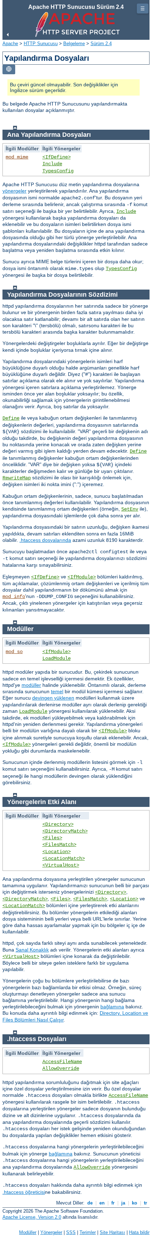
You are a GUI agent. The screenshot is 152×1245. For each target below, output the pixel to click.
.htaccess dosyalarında (45, 540)
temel (57, 691)
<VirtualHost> (60, 865)
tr (145, 1203)
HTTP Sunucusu (41, 43)
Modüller (27, 1232)
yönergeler (14, 191)
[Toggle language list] (8, 69)
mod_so (14, 651)
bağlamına (112, 1006)
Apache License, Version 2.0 (31, 1217)
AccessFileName (62, 1062)
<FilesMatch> (59, 844)
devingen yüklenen (53, 698)
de (90, 1203)
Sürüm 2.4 (101, 43)
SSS (71, 1232)
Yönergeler (51, 1232)
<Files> (52, 838)
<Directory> (58, 824)
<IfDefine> (56, 157)
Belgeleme (74, 43)
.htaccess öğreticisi (23, 1192)
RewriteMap (16, 478)
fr (113, 1203)
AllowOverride (60, 1068)
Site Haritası (112, 1232)
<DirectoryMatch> (65, 831)
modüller (31, 685)
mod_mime (17, 157)
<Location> (56, 852)
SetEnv (129, 509)
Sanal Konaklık (32, 950)
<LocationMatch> (63, 858)
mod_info (13, 596)
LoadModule (56, 658)
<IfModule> (82, 577)
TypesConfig (58, 171)
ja (123, 1203)
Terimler (88, 1232)
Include (52, 164)
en (102, 1203)
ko (134, 1203)
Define (10, 418)
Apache (10, 43)
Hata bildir (139, 1232)
